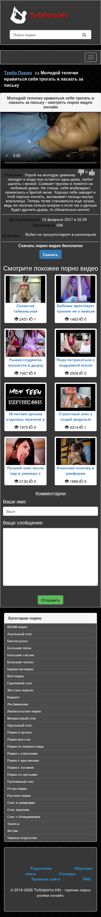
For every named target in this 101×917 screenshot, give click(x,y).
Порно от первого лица (25, 746)
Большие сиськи (20, 655)
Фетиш (12, 830)
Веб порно (15, 676)
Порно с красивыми (23, 760)
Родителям (40, 868)
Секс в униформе (21, 802)
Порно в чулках (19, 732)
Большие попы (19, 648)
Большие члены (20, 662)
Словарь (67, 873)
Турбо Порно (18, 72)
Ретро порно (17, 788)
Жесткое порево (20, 690)
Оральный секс (19, 725)
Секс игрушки (18, 809)
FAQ (87, 879)
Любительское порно (24, 711)
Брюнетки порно (20, 669)
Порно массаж (18, 739)
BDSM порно (17, 626)
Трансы (13, 823)
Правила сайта (46, 879)
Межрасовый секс (21, 718)
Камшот (13, 697)
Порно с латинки (20, 767)
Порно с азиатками (22, 753)
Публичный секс (20, 781)
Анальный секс (19, 634)
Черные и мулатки (22, 837)
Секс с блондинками (23, 816)
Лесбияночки (17, 704)
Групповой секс (19, 683)
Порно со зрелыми (22, 774)
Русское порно (19, 795)
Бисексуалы (17, 641)
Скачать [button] (50, 254)
